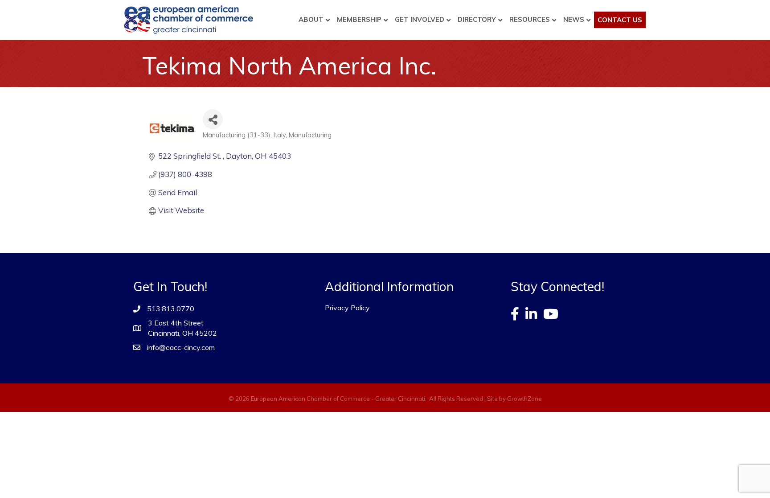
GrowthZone (524, 398)
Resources (529, 19)
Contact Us (620, 20)
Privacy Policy (347, 307)
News (573, 19)
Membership (359, 19)
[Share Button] (213, 119)
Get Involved (419, 19)
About (311, 19)
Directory (477, 19)
